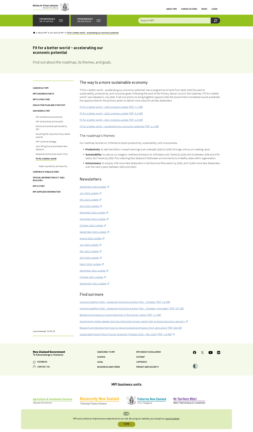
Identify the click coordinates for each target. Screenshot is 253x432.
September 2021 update (93, 283)
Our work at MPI (57, 33)
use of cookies (172, 418)
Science (101, 357)
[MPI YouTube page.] (210, 353)
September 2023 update (93, 186)
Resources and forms (108, 367)
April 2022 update (89, 257)
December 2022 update (93, 212)
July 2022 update (89, 245)
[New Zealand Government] (49, 354)
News (204, 9)
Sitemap (140, 357)
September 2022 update (93, 232)
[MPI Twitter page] (202, 353)
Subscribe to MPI (106, 352)
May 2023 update (89, 199)
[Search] (215, 20)
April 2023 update (89, 206)
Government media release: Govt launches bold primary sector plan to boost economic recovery (132, 321)
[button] (51, 20)
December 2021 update (93, 270)
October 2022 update (92, 225)
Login (214, 9)
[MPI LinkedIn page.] (218, 353)
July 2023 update (89, 193)
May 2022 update (89, 251)
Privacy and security (147, 367)
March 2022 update (90, 264)
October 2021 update (92, 277)
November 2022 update (93, 219)
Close (126, 424)
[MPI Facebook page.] (194, 353)
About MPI (171, 9)
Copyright (141, 362)
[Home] (34, 32)
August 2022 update (91, 238)
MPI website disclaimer (148, 352)
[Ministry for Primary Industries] (51, 7)
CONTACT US (43, 367)
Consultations (189, 9)
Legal (100, 362)
